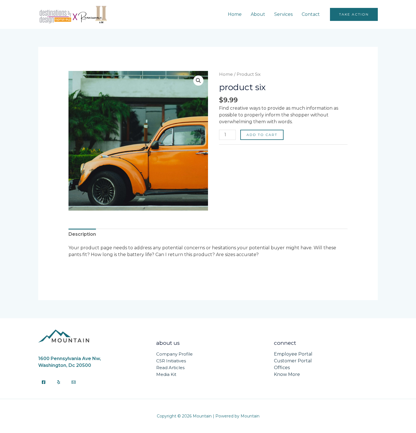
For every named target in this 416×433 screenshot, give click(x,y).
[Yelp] (58, 382)
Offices (282, 367)
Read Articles (170, 367)
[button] (354, 14)
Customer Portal (293, 360)
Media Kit (166, 374)
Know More (287, 374)
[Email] (73, 382)
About (258, 14)
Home (235, 14)
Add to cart (261, 135)
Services (283, 14)
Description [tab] (82, 234)
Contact (311, 14)
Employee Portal (293, 354)
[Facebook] (43, 382)
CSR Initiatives (171, 360)
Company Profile (174, 354)
